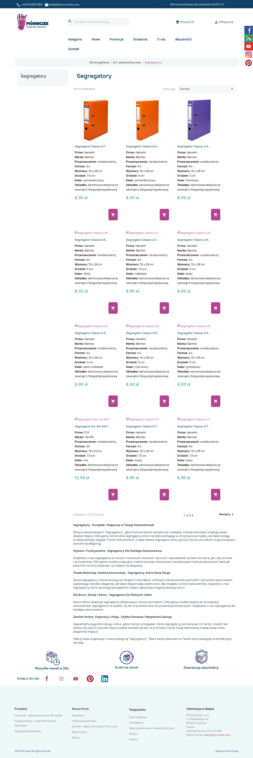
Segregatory (33, 76)
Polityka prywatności (84, 721)
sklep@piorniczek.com (64, 4)
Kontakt (73, 49)
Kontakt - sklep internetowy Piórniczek (94, 726)
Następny (227, 514)
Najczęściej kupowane (28, 731)
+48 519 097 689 (32, 4)
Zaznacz (207, 89)
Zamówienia (136, 722)
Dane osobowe (138, 717)
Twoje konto (137, 710)
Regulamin (78, 715)
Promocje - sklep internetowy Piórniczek (38, 715)
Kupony (133, 739)
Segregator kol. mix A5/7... (92, 426)
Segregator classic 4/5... (143, 146)
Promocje (117, 39)
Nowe (96, 39)
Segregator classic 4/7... (91, 146)
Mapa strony (79, 732)
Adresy (133, 733)
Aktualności (183, 39)
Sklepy (76, 737)
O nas (161, 39)
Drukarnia (140, 39)
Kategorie (75, 39)
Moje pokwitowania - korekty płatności (151, 728)
